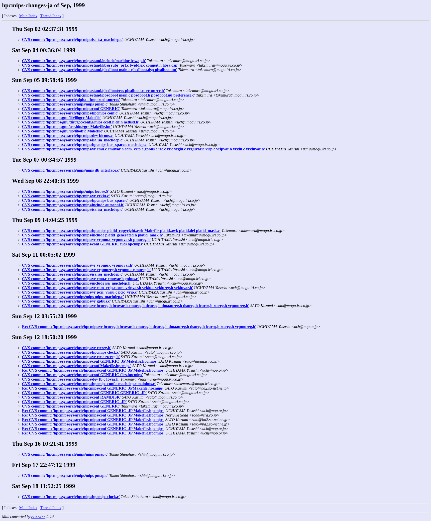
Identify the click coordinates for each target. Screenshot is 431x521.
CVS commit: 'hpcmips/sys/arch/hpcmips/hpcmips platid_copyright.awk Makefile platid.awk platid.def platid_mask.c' (121, 230)
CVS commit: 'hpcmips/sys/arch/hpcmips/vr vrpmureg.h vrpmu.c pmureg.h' (86, 270)
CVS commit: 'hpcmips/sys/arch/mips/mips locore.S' (65, 191)
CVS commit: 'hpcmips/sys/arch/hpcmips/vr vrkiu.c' (66, 196)
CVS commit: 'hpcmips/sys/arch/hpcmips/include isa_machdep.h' (76, 283)
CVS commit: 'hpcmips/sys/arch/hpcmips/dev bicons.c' (67, 135)
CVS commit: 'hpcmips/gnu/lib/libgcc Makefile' (61, 117)
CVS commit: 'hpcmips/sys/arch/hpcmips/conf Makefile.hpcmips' (76, 366)
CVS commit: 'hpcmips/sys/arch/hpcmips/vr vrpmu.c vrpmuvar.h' (77, 265)
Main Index (28, 16)
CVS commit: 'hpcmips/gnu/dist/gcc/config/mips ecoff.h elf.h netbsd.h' (80, 122)
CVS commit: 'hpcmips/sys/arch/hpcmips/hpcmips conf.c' (70, 113)
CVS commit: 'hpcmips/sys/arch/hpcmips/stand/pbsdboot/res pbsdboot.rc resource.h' (93, 91)
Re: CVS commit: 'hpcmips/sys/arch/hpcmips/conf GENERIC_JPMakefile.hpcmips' (93, 388)
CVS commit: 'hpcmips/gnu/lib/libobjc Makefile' (62, 131)
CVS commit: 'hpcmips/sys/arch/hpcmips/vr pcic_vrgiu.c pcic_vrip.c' (80, 292)
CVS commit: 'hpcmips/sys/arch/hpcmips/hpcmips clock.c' (71, 352)
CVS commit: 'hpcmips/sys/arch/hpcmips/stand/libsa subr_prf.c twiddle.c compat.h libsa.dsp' (100, 65)
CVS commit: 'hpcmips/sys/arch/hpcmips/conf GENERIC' (71, 108)
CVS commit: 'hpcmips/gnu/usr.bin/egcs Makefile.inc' (67, 126)
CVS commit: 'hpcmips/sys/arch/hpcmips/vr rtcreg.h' (66, 348)
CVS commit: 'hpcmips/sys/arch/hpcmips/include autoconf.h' (73, 205)
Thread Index (50, 16)
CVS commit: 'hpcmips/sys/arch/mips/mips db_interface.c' (71, 170)
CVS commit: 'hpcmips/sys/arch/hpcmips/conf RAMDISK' (71, 397)
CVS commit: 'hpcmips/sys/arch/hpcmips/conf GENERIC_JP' (74, 402)
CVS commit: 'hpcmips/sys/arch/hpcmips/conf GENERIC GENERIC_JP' (84, 393)
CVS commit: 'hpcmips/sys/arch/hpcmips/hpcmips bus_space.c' (75, 200)
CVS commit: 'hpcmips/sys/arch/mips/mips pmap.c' (65, 104)
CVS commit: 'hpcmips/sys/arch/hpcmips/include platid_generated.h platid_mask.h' (92, 235)
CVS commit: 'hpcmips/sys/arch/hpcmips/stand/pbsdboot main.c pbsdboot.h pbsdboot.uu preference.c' (108, 95)
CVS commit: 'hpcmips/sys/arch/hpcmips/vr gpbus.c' (66, 301)
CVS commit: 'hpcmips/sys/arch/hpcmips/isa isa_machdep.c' (72, 39)
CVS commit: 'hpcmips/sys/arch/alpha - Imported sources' (71, 100)
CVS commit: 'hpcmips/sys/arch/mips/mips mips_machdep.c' (73, 297)
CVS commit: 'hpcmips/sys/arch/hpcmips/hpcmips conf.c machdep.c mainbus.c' (89, 384)
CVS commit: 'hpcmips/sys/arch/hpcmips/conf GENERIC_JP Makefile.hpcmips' (89, 361)
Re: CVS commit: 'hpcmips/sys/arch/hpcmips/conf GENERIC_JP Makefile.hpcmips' (93, 370)
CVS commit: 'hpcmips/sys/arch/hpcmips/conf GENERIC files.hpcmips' (82, 244)
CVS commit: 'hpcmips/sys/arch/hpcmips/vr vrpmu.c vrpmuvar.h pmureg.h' (86, 239)
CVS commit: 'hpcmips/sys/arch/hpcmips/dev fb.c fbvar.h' (70, 379)
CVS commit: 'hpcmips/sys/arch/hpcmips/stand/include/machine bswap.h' (84, 61)
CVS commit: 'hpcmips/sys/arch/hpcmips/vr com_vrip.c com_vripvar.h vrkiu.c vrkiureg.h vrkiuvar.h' (107, 288)
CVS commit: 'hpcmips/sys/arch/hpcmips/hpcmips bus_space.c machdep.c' (84, 144)
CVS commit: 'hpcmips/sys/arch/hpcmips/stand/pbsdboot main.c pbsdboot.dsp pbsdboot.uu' (99, 70)
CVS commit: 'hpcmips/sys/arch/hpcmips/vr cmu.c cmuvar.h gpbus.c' (80, 279)
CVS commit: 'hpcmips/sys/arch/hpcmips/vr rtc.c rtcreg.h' (71, 357)
